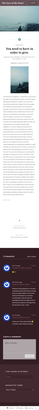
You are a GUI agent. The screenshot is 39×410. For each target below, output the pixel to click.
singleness (19, 45)
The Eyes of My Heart (13, 3)
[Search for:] (19, 377)
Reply (34, 265)
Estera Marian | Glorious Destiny (21, 57)
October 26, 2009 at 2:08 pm (21, 284)
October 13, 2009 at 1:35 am (21, 317)
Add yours (31, 256)
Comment (29, 356)
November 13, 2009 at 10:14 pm (22, 268)
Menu (33, 2)
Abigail (15, 282)
